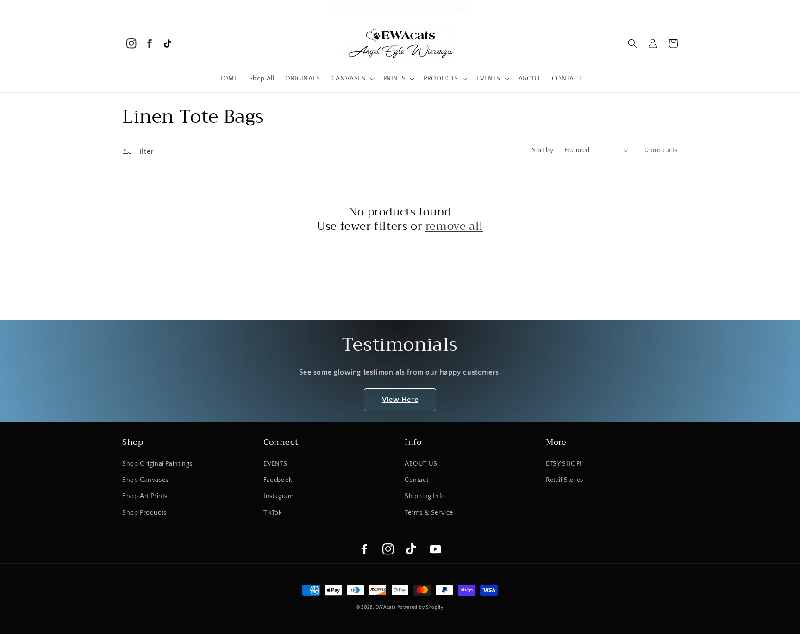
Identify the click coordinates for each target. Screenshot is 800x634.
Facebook (278, 480)
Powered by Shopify (420, 607)
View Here (400, 399)
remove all (454, 226)
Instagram (278, 496)
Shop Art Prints (145, 496)
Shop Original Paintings (157, 464)
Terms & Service (429, 513)
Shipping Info (425, 496)
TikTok (272, 513)
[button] (352, 78)
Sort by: (543, 150)
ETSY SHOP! (564, 464)
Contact (416, 480)
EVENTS (275, 464)
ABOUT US (421, 464)
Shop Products (144, 513)
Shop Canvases (145, 480)
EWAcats (385, 607)
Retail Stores (564, 480)
